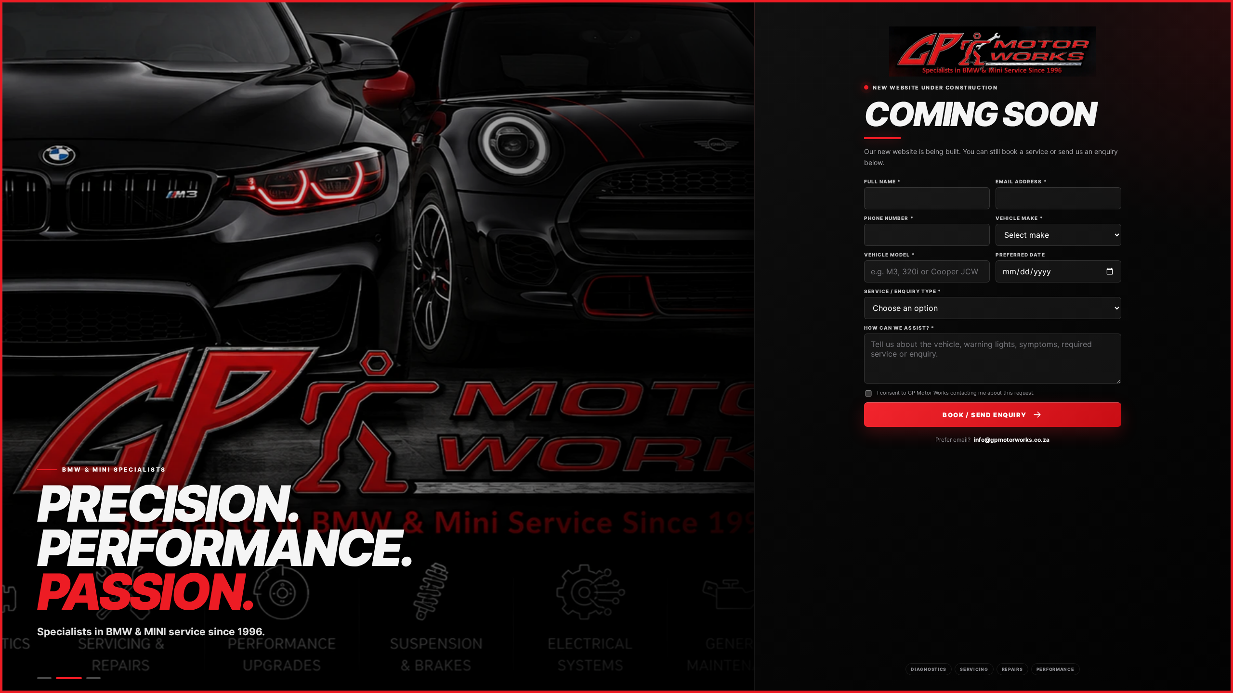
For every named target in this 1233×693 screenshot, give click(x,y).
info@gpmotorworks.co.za (1011, 439)
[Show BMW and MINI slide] (69, 678)
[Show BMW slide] (44, 678)
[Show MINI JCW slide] (93, 678)
